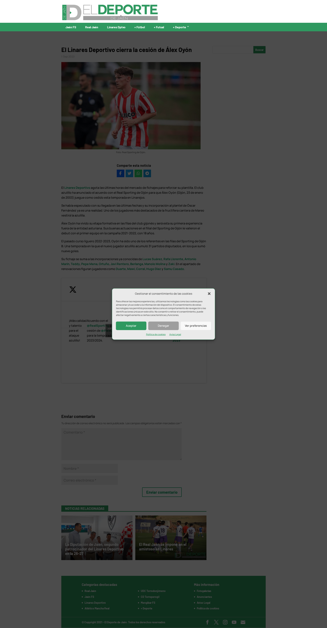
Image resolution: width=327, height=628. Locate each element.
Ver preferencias (196, 326)
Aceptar (131, 326)
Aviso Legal (175, 334)
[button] (209, 294)
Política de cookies (156, 334)
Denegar (163, 326)
